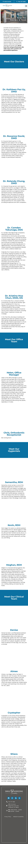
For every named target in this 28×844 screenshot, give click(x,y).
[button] (26, 6)
